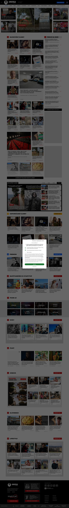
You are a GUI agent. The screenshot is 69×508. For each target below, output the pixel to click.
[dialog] (34, 254)
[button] (34, 252)
